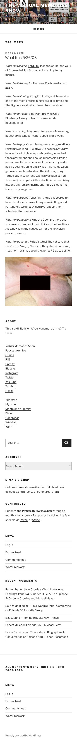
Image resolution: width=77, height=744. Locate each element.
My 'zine (10, 404)
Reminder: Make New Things (41, 617)
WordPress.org (15, 567)
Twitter (10, 377)
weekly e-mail (28, 487)
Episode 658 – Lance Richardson (47, 636)
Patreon (37, 515)
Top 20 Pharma (29, 184)
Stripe (36, 520)
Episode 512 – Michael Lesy (43, 625)
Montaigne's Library (18, 409)
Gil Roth (21, 328)
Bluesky (10, 368)
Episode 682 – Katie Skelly (26, 610)
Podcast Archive (15, 350)
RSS (8, 359)
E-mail (9, 391)
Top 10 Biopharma (56, 184)
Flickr (8, 413)
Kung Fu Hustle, (40, 96)
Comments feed (15, 559)
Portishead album (56, 83)
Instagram (11, 373)
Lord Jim (33, 66)
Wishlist (10, 422)
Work (8, 426)
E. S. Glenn (11, 617)
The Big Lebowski (16, 105)
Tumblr (10, 386)
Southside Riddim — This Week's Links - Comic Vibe (38, 606)
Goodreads (12, 418)
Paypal (24, 520)
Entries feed (13, 552)
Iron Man (55, 131)
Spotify (10, 364)
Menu (40, 28)
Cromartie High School (23, 70)
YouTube (10, 382)
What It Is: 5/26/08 (21, 57)
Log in (9, 545)
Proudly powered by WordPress (23, 735)
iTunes (9, 355)
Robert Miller (13, 625)
